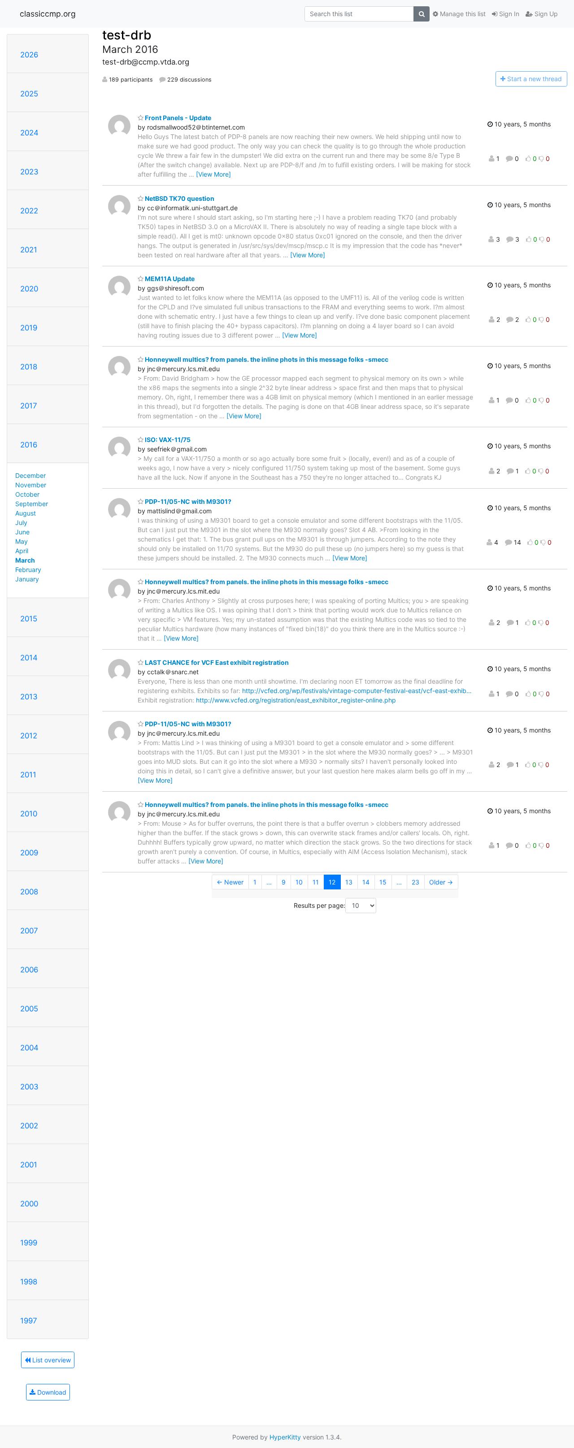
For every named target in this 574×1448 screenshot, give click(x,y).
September (31, 503)
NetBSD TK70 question (179, 198)
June (22, 532)
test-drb (127, 35)
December (30, 475)
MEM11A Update (169, 278)
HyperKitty (285, 1437)
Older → (441, 882)
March (25, 560)
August (25, 513)
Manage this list (462, 13)
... (269, 882)
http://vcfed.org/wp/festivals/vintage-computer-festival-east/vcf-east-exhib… (357, 690)
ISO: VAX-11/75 (167, 439)
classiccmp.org (48, 13)
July (21, 522)
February (28, 569)
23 (415, 882)
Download (50, 1392)
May (21, 541)
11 (316, 882)
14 (366, 882)
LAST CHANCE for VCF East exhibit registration (216, 662)
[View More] (213, 174)
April (21, 551)
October (27, 494)
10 (299, 882)
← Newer (230, 882)
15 (383, 882)
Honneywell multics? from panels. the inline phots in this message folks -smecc (266, 359)
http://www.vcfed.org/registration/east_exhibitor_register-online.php (296, 700)
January (27, 579)
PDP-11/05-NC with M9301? (187, 501)
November (30, 485)
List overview (50, 1360)
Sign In (508, 13)
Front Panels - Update (177, 117)
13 (348, 882)
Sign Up (545, 13)
